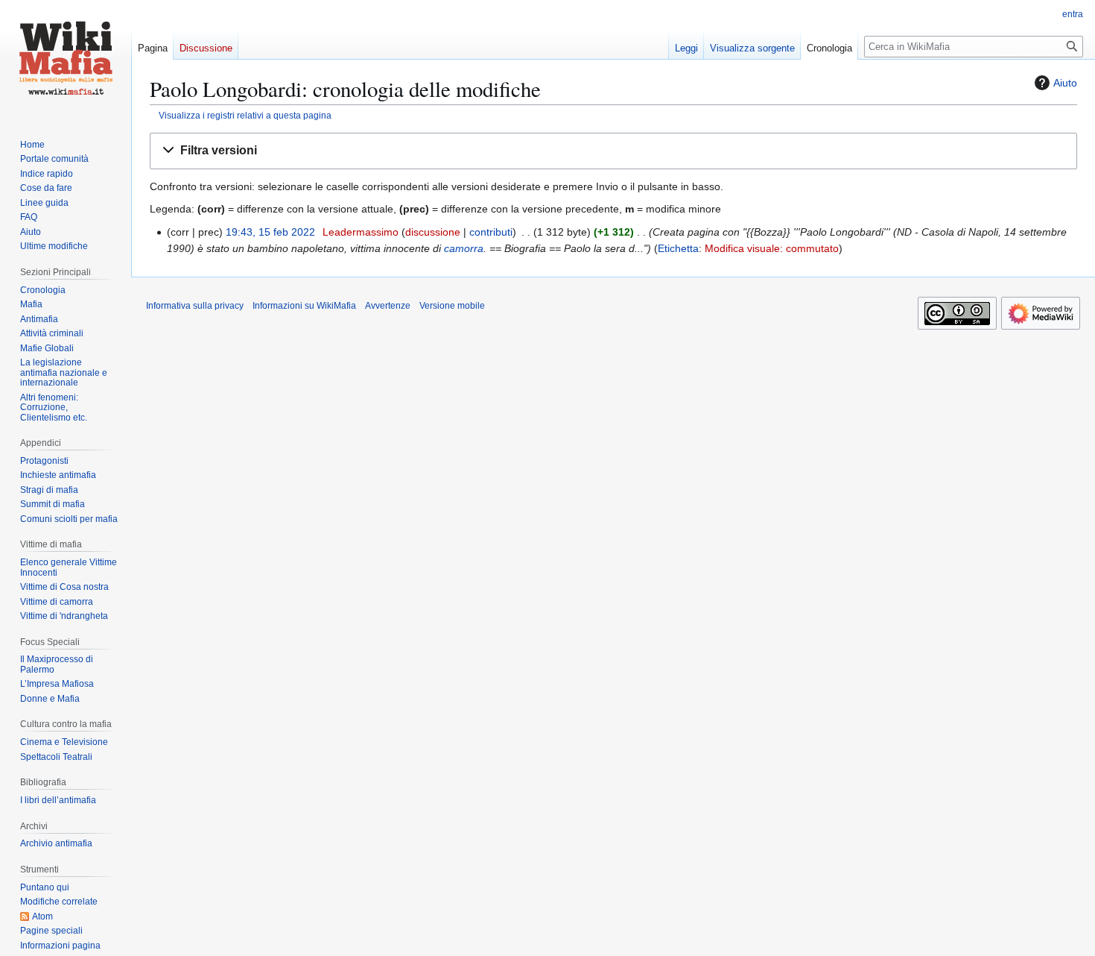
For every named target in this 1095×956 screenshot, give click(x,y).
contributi (490, 232)
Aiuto (1065, 83)
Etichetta (678, 248)
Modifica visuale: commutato (772, 248)
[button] (613, 151)
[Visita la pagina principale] (65, 59)
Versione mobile (452, 306)
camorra (463, 248)
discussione (432, 232)
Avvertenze (387, 306)
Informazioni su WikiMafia (304, 306)
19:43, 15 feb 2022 (270, 232)
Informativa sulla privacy (195, 306)
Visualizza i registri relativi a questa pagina (245, 115)
